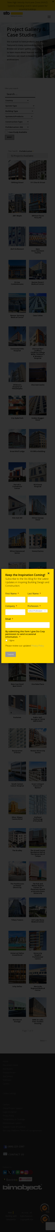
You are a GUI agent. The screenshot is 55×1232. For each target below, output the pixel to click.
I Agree (11, 640)
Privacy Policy (37, 645)
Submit (10, 654)
